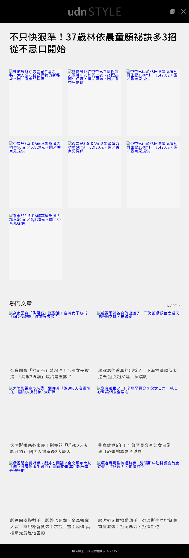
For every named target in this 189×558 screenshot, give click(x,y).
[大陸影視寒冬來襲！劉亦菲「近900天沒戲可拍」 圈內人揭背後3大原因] (50, 413)
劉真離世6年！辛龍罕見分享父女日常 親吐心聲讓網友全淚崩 (136, 448)
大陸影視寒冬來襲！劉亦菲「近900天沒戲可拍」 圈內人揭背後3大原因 (49, 448)
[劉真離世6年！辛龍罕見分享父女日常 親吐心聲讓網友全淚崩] (138, 413)
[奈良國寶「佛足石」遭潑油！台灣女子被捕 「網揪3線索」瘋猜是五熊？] (50, 338)
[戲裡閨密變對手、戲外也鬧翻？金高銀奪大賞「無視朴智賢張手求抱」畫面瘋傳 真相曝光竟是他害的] (50, 488)
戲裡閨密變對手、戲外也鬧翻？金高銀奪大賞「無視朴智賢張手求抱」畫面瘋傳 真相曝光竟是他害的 (50, 526)
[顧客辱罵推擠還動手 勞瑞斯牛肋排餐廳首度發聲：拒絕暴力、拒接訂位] (138, 488)
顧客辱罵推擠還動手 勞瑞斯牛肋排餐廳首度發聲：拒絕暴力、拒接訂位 (137, 523)
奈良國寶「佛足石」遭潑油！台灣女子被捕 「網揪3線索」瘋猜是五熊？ (49, 373)
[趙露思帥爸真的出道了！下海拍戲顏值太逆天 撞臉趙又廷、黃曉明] (138, 338)
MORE (172, 305)
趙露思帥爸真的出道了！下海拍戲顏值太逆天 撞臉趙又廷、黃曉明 (137, 373)
